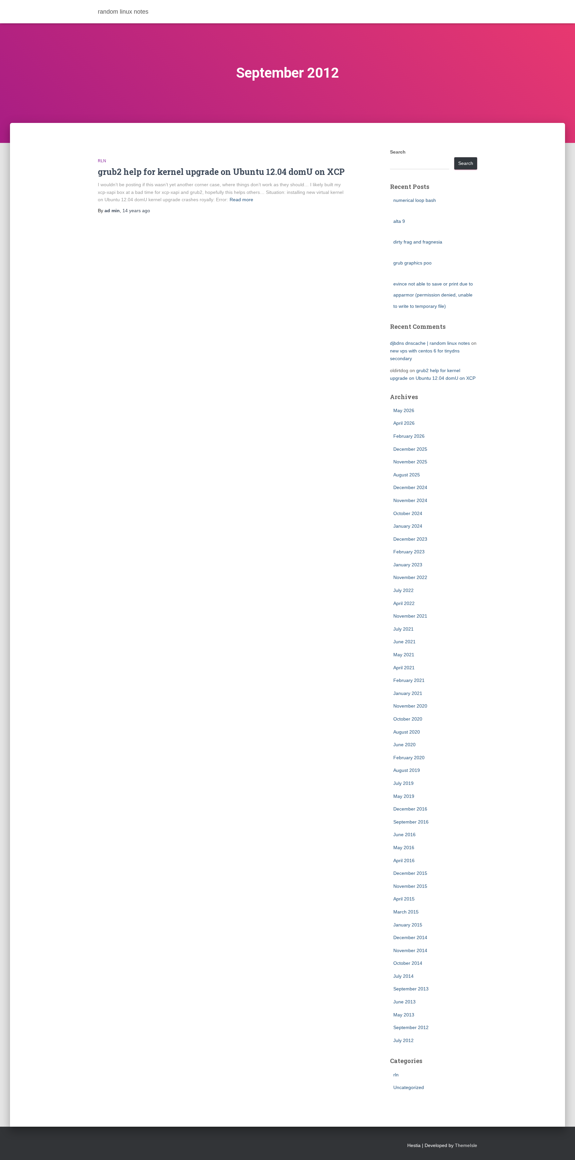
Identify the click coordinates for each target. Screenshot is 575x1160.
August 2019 (406, 770)
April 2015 (404, 898)
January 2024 (407, 526)
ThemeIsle (466, 1145)
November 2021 (410, 616)
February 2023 (409, 551)
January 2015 (407, 924)
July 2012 (403, 1040)
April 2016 (404, 860)
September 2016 (411, 822)
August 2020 (406, 732)
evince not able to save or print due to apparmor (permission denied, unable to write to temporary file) (433, 295)
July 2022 (403, 590)
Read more (241, 199)
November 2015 (410, 886)
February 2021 (409, 680)
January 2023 (407, 564)
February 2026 (409, 436)
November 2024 (410, 500)
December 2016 (410, 809)
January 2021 (407, 693)
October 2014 (407, 963)
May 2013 (403, 1014)
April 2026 (404, 423)
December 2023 (410, 539)
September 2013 (411, 988)
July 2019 (403, 783)
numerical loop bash (414, 200)
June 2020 (404, 744)
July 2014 (403, 976)
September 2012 (411, 1027)
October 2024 (407, 513)
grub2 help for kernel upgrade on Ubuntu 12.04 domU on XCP (221, 171)
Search (398, 152)
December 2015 (410, 873)
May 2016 (403, 847)
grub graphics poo (412, 263)
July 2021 (403, 629)
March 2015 (406, 911)
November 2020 (410, 706)
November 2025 (410, 461)
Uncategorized (408, 1087)
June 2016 (404, 834)
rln (102, 161)
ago (136, 210)
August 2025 (406, 474)
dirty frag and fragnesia (417, 242)
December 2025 (410, 449)
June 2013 (404, 1001)
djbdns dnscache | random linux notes (430, 343)
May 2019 (403, 796)
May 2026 (403, 410)
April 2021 (404, 667)
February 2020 (409, 757)
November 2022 (410, 577)
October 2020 (407, 719)
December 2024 (410, 487)
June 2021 (404, 641)
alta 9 (399, 221)
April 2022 (404, 603)
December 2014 (410, 937)
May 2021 (403, 654)
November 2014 (410, 950)
